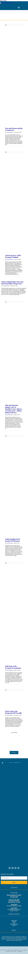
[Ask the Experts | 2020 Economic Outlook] (14, 152)
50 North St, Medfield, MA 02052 (14, 905)
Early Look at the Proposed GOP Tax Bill (13, 712)
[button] (14, 732)
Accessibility (20, 951)
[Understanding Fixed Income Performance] (14, 436)
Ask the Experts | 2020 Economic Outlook (13, 256)
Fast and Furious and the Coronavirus (14, 129)
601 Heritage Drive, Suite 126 (14, 909)
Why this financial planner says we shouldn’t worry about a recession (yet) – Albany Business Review (13, 409)
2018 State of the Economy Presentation (13, 667)
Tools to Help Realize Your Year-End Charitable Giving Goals (12, 283)
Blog (14, 922)
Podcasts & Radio (14, 924)
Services (14, 921)
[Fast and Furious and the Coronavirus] (14, 25)
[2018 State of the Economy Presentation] (14, 563)
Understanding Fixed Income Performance (12, 540)
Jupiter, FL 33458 (14, 910)
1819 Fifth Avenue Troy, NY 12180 (14, 896)
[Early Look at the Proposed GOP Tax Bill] (14, 690)
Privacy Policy (13, 951)
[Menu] (18, 7)
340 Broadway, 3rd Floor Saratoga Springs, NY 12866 (14, 901)
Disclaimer (25, 950)
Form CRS (8, 951)
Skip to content (3, 0)
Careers (14, 925)
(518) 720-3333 (14, 892)
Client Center (14, 920)
